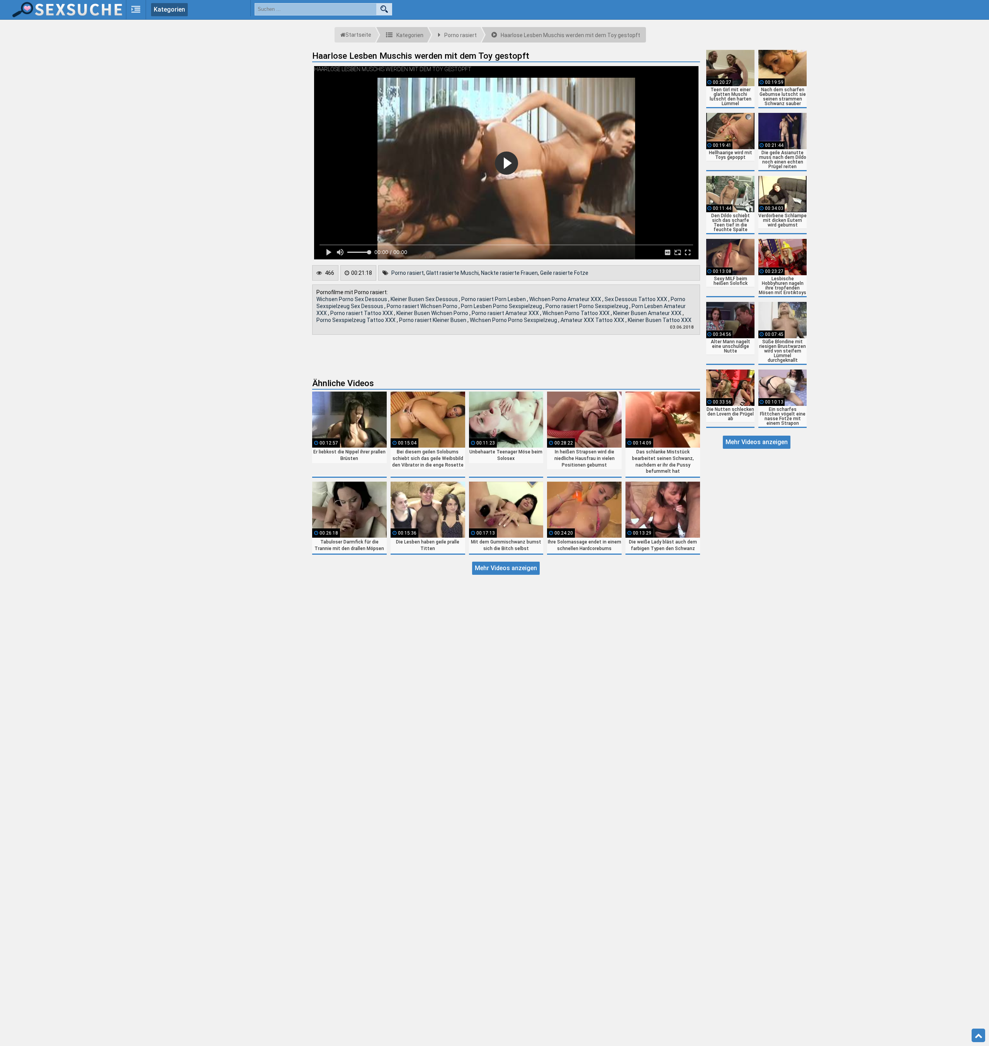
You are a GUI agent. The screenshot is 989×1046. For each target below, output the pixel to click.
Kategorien (169, 9)
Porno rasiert (407, 273)
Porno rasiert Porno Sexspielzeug (587, 306)
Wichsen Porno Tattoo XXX (576, 313)
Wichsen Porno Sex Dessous (352, 299)
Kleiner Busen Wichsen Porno (432, 313)
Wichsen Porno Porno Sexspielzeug (514, 320)
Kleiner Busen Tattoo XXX (660, 320)
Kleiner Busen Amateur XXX (648, 313)
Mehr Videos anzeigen (506, 568)
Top (978, 1035)
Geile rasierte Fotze (564, 273)
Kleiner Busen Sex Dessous (425, 299)
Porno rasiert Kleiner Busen (433, 320)
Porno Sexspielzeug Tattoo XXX (356, 320)
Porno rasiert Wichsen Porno (423, 306)
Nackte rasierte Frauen (509, 273)
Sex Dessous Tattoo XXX (636, 299)
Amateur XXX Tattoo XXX (593, 320)
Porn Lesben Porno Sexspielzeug (502, 306)
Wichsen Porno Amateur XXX (565, 299)
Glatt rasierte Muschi (452, 273)
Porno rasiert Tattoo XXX (362, 313)
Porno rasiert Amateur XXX (506, 313)
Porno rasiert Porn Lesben (494, 299)
